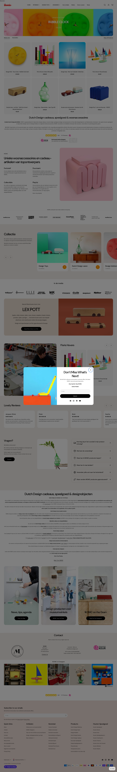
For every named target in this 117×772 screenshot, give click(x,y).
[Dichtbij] (91, 370)
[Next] (110, 674)
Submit (75, 396)
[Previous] (6, 674)
